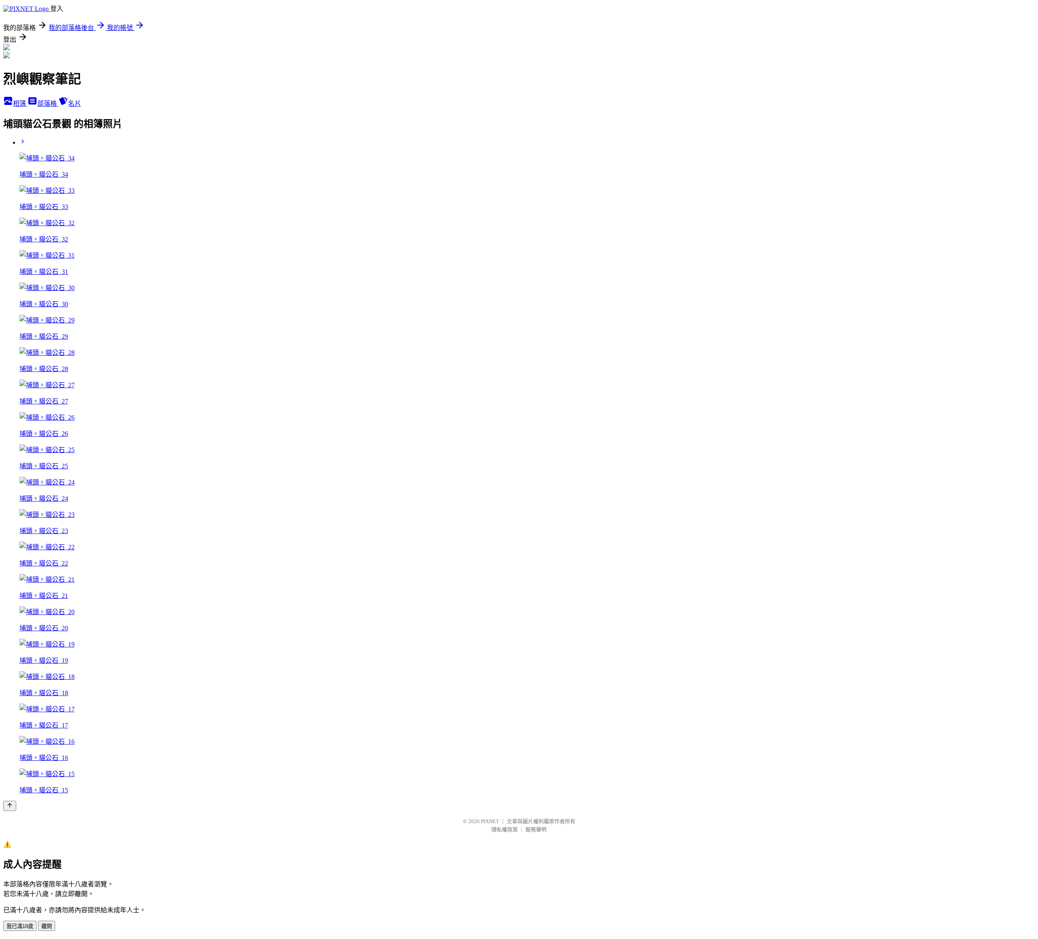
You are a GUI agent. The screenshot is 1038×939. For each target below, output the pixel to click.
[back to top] (9, 806)
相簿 (20, 103)
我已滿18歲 (19, 926)
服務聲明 (536, 829)
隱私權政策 (504, 829)
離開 (46, 926)
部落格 (47, 103)
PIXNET (490, 821)
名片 (74, 103)
